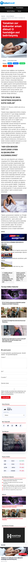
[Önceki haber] (20, 436)
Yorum (3, 357)
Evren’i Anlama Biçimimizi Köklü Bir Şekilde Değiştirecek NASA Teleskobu (13, 480)
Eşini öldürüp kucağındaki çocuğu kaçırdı (12, 489)
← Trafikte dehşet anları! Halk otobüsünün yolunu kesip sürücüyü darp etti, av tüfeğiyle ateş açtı (7, 277)
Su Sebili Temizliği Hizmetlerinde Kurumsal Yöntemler (13, 483)
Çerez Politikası (11, 11)
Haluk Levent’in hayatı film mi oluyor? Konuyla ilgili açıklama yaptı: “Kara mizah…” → (21, 276)
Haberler (3, 16)
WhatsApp (22, 63)
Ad (2, 371)
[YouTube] (16, 425)
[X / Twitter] (8, 425)
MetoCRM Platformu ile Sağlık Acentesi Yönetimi (14, 488)
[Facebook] (4, 425)
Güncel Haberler (9, 7)
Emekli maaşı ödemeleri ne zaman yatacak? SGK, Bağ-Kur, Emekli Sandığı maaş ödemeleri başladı (14, 486)
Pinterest (10, 66)
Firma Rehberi (19, 7)
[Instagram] (12, 425)
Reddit (5, 66)
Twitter (9, 63)
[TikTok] (20, 425)
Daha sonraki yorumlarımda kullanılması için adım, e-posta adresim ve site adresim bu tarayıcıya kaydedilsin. (13, 392)
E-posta (4, 377)
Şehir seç (6, 412)
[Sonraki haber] (23, 436)
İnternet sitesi (5, 383)
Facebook (16, 63)
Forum (19, 11)
